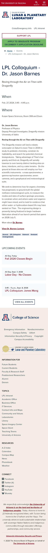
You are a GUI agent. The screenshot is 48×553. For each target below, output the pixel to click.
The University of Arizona (23, 543)
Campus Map (8, 455)
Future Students (9, 364)
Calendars (6, 451)
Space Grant (7, 428)
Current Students (9, 368)
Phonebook (7, 462)
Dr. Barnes (17, 222)
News (4, 458)
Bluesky (8, 493)
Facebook (9, 479)
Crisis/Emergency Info (21, 28)
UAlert (32, 333)
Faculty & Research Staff (13, 371)
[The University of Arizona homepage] (15, 3)
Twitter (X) (9, 482)
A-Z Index (6, 448)
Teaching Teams (9, 431)
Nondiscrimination (36, 329)
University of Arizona (11, 435)
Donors (5, 382)
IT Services (7, 406)
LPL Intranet (39, 28)
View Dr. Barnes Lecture (13, 228)
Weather (5, 466)
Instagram (9, 486)
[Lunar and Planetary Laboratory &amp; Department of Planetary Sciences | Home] (24, 16)
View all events (24, 302)
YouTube (8, 490)
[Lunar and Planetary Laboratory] (24, 348)
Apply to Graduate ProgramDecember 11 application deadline (24, 43)
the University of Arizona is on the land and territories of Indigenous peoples (24, 507)
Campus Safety (20, 333)
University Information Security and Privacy (24, 536)
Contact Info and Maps (12, 410)
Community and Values (12, 413)
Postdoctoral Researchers (13, 375)
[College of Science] (24, 317)
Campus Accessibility (24, 339)
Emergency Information (14, 329)
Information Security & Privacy (18, 336)
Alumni (5, 379)
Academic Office (9, 399)
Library (5, 421)
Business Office (9, 403)
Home (9, 51)
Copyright (38, 336)
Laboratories (7, 417)
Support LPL (24, 36)
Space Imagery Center (12, 424)
